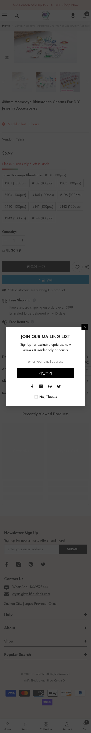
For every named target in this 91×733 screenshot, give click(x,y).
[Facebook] (32, 386)
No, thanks (48, 397)
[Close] (84, 327)
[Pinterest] (50, 386)
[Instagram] (41, 386)
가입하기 (45, 373)
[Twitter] (58, 386)
